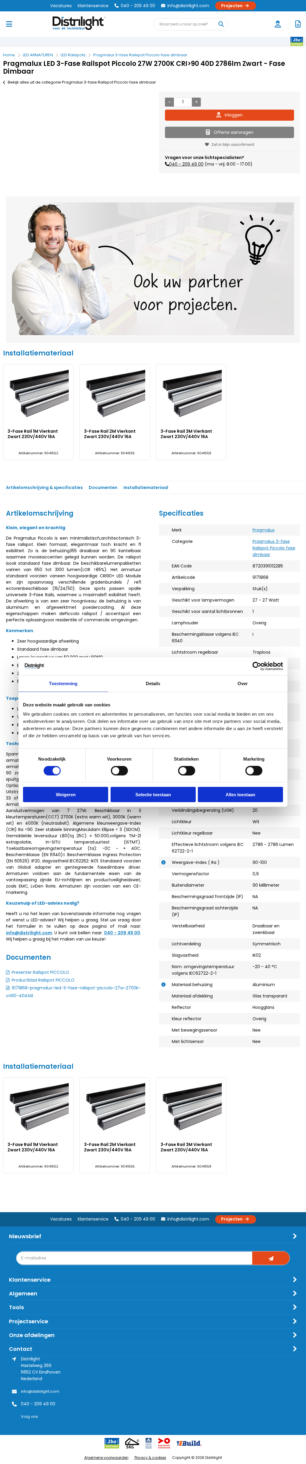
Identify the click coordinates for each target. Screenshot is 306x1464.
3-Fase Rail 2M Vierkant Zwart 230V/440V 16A (110, 434)
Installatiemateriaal (145, 487)
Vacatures (61, 6)
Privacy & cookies (150, 1457)
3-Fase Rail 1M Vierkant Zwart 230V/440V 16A (32, 434)
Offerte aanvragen (233, 132)
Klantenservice (93, 6)
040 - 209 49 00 (138, 6)
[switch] (119, 771)
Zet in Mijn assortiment (232, 144)
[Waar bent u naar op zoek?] (221, 24)
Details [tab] (153, 683)
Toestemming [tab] (63, 683)
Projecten (232, 6)
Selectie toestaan (153, 794)
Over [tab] (243, 683)
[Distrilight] (85, 24)
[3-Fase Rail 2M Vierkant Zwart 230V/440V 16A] (115, 394)
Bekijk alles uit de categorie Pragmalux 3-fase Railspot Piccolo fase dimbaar (82, 82)
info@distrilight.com (188, 6)
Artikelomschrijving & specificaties (44, 487)
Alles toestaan (240, 794)
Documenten (103, 487)
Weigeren (66, 794)
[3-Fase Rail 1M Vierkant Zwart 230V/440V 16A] (38, 394)
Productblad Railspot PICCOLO (43, 980)
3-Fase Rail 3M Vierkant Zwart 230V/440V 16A (186, 434)
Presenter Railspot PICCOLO (40, 972)
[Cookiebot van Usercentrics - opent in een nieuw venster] (257, 665)
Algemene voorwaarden (106, 1457)
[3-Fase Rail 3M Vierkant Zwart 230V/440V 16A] (191, 394)
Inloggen (234, 115)
